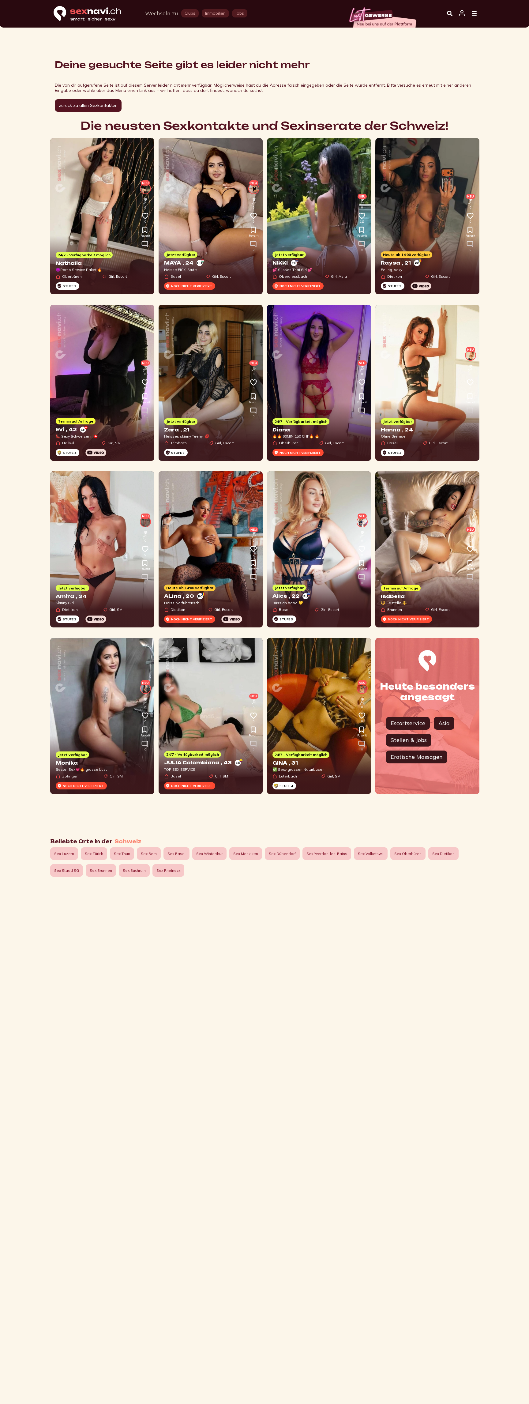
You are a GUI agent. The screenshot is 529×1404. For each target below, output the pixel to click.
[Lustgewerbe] (382, 16)
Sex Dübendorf (282, 853)
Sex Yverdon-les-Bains (326, 853)
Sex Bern (149, 853)
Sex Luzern (64, 853)
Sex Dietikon (443, 853)
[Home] (93, 13)
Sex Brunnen (101, 870)
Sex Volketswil (371, 853)
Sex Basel (176, 853)
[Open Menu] (474, 13)
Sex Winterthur (209, 853)
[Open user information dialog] (462, 13)
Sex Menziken (245, 853)
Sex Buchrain (134, 870)
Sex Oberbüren (408, 853)
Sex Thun (122, 853)
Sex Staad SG (66, 870)
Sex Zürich (94, 853)
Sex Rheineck (168, 870)
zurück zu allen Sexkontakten (88, 105)
